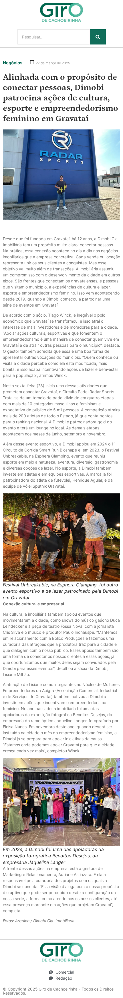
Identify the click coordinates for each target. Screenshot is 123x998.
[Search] (98, 36)
